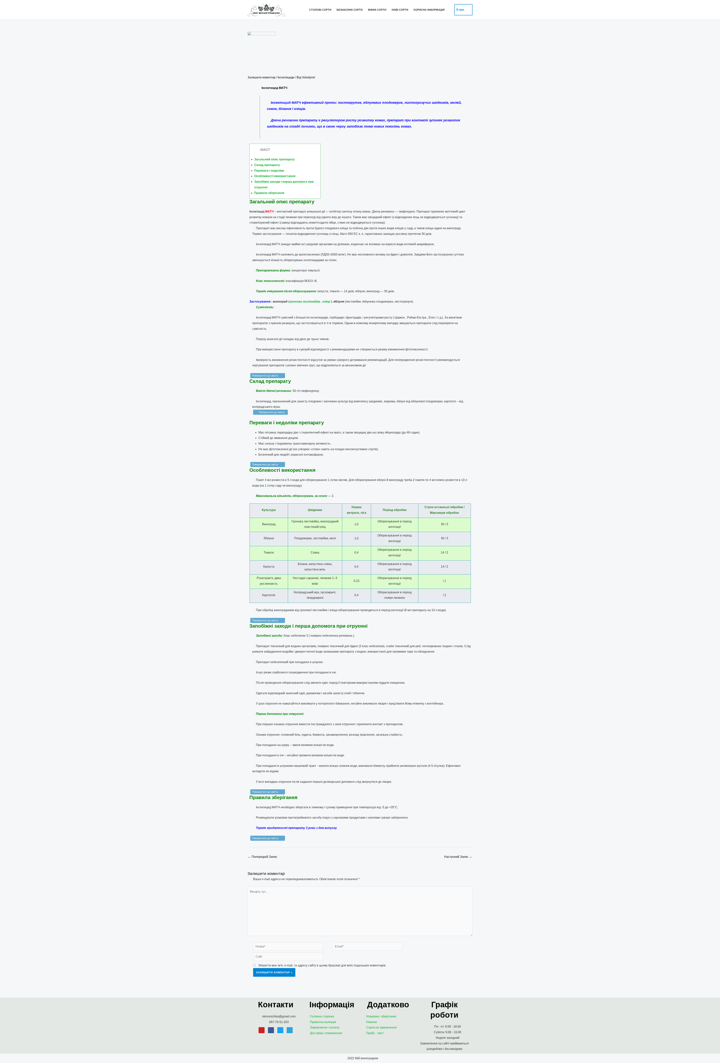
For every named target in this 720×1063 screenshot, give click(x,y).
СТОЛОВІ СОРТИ (320, 9)
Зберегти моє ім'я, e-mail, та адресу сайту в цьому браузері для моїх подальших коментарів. (322, 965)
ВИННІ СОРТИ (377, 9)
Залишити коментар (261, 77)
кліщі (326, 301)
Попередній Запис (262, 856)
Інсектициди (286, 77)
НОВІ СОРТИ (400, 9)
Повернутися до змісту (265, 375)
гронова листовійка (304, 301)
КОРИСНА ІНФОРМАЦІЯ (429, 9)
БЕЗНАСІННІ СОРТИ (350, 9)
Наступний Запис (458, 856)
